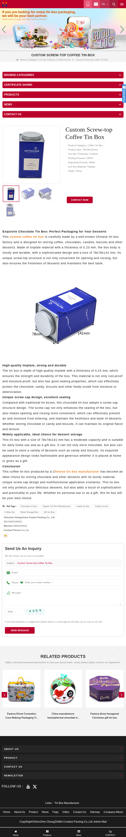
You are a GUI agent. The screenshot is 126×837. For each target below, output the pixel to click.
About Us (19, 812)
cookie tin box (82, 506)
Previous (4, 695)
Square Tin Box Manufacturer (57, 506)
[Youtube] (28, 787)
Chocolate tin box (29, 506)
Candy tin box (101, 506)
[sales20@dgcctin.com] (5, 535)
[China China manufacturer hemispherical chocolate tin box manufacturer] (63, 689)
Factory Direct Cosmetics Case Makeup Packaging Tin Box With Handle (21, 716)
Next (121, 695)
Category (32, 59)
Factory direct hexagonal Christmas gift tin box (104, 715)
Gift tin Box (49, 512)
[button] (59, 47)
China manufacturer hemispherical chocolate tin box (63, 716)
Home (23, 59)
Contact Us (79, 812)
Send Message (20, 630)
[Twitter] (35, 787)
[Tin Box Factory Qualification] (63, 29)
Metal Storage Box (29, 512)
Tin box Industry (47, 59)
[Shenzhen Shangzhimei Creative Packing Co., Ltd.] (4, 4)
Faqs (55, 812)
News (45, 812)
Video (65, 812)
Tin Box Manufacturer (66, 803)
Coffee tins (10, 512)
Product (33, 812)
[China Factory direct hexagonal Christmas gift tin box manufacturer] (105, 689)
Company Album (113, 812)
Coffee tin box (64, 59)
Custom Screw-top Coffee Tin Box (34, 563)
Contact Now (79, 200)
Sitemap (95, 812)
